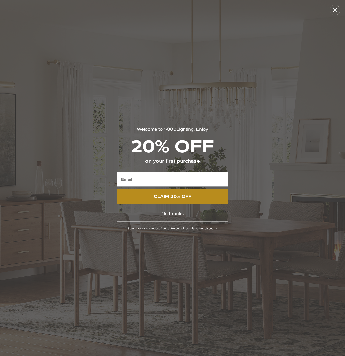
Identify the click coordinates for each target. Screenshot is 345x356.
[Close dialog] (335, 10)
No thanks (172, 213)
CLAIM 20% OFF (172, 196)
